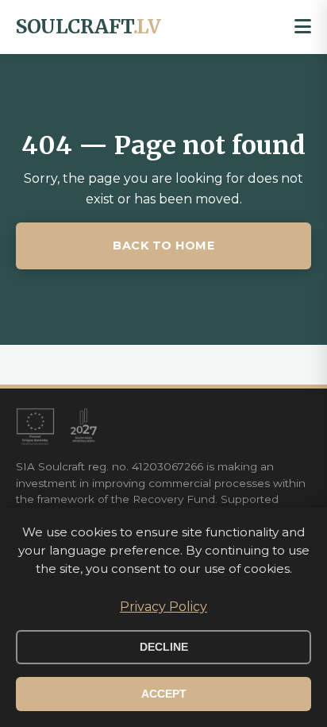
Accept (164, 694)
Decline (164, 647)
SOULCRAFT (88, 26)
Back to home (163, 245)
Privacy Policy (163, 606)
